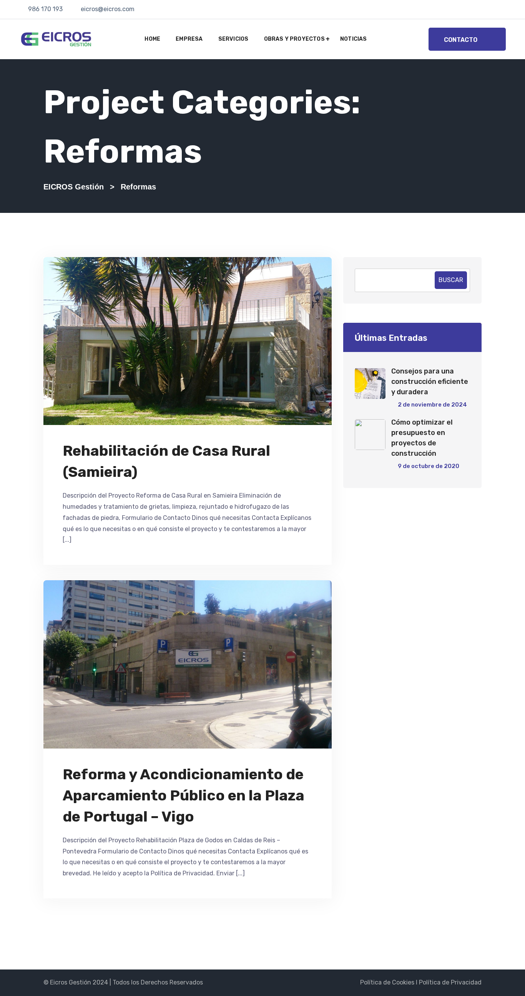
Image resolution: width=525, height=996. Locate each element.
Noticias (353, 39)
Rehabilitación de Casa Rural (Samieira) (166, 461)
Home (152, 39)
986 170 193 (45, 9)
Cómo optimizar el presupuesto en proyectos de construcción (422, 438)
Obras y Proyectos (294, 39)
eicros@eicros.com (108, 9)
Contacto (460, 39)
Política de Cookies (387, 982)
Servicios (233, 39)
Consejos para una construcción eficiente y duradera (429, 381)
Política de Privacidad (450, 982)
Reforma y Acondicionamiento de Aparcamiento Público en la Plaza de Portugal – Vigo (183, 795)
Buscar (451, 280)
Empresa (189, 39)
